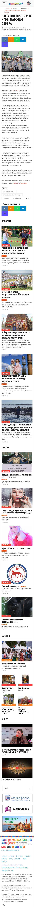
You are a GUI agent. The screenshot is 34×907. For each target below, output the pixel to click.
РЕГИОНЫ (11, 856)
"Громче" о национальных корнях (16, 548)
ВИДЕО (24, 859)
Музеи (8, 685)
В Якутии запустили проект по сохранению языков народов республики (16, 335)
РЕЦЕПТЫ (17, 859)
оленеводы (6, 198)
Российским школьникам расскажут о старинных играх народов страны (15, 250)
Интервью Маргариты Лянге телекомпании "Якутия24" (16, 751)
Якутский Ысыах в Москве (13, 664)
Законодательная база (8, 867)
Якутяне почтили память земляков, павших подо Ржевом (8, 710)
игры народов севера (8, 191)
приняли (15, 91)
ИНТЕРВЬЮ (19, 856)
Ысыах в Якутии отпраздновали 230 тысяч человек (15, 294)
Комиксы (6, 471)
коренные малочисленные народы (12, 195)
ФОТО (11, 859)
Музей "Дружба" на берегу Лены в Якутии (8, 690)
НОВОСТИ (4, 861)
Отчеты (10, 870)
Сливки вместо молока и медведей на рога (12, 621)
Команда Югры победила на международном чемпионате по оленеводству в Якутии (17, 427)
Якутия (27, 198)
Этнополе (6, 507)
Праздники (6, 660)
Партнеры (4, 870)
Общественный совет (22, 867)
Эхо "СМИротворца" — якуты (11, 779)
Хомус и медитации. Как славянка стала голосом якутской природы (17, 511)
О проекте (4, 865)
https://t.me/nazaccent (20, 183)
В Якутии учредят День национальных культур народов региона (14, 378)
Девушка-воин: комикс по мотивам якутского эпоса (17, 476)
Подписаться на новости (11, 850)
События (5, 245)
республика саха (17, 198)
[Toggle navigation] (4, 3)
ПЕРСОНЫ (4, 859)
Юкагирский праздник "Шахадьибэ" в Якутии (23, 710)
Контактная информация (15, 865)
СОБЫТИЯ (27, 856)
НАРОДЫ (4, 856)
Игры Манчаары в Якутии (24, 689)
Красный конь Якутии (11, 586)
